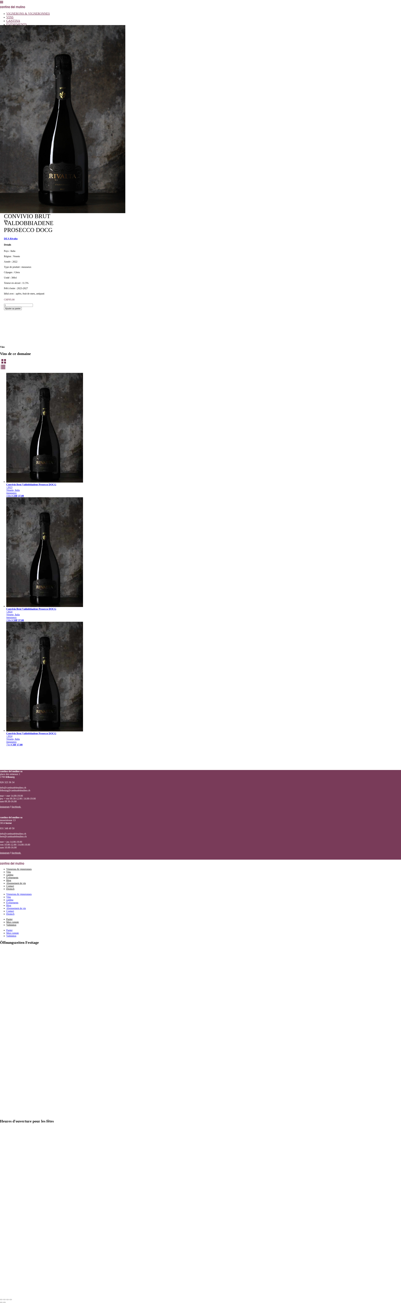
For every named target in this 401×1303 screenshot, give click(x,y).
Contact (10, 886)
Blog (8, 880)
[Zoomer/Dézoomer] (1, 1299)
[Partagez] (7, 1299)
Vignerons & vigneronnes (28, 13)
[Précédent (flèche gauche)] (1, 1302)
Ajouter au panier (13, 308)
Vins (9, 17)
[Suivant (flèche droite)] (4, 1302)
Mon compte (12, 922)
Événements (16, 24)
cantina (13, 20)
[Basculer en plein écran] (4, 1299)
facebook (16, 806)
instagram (5, 806)
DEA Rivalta (11, 238)
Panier (9, 919)
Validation (11, 925)
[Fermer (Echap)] (10, 1299)
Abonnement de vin (16, 883)
